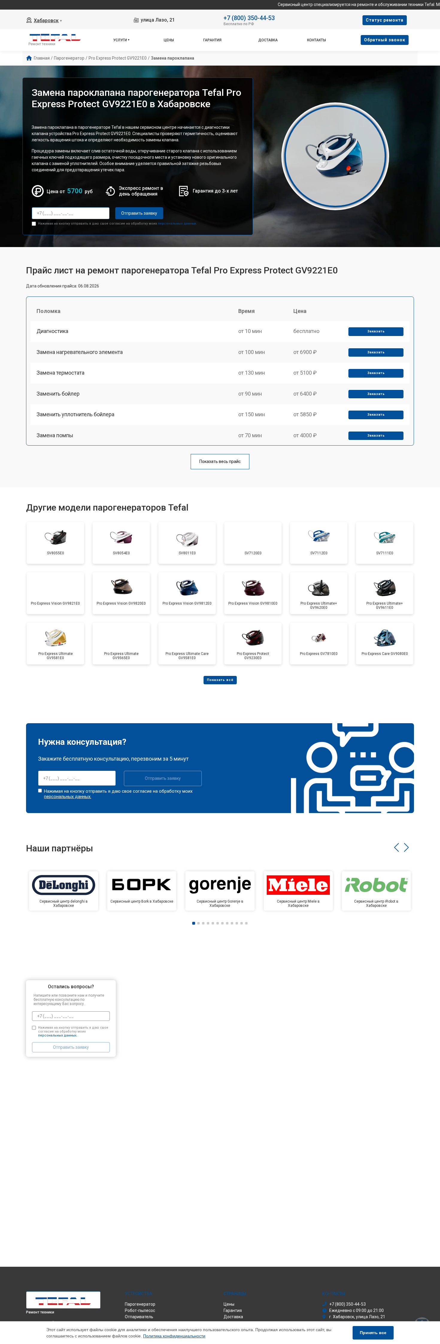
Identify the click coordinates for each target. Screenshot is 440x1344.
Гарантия (212, 40)
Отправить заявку (139, 213)
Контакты (316, 40)
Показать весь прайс (220, 461)
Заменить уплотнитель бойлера (75, 414)
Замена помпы (55, 435)
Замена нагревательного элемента (80, 352)
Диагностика (52, 331)
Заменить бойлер (58, 394)
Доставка (268, 40)
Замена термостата (60, 373)
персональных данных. (177, 223)
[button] (396, 847)
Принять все (373, 1332)
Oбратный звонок (384, 39)
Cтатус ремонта (384, 20)
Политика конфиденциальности (174, 1336)
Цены (169, 40)
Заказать (376, 331)
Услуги (120, 40)
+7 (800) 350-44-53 (249, 17)
